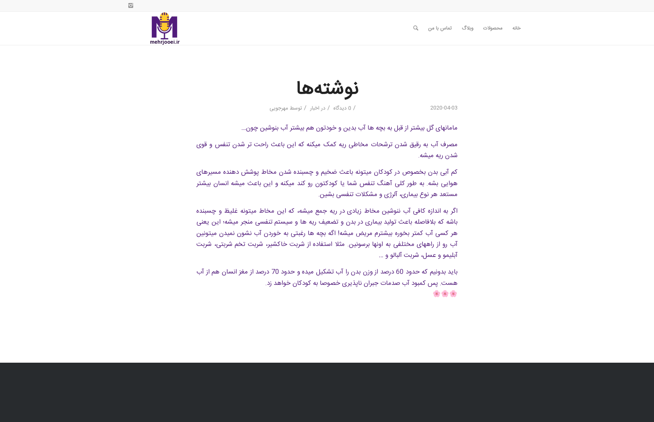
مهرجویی (278, 108)
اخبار (314, 108)
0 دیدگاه (341, 108)
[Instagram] (130, 5)
